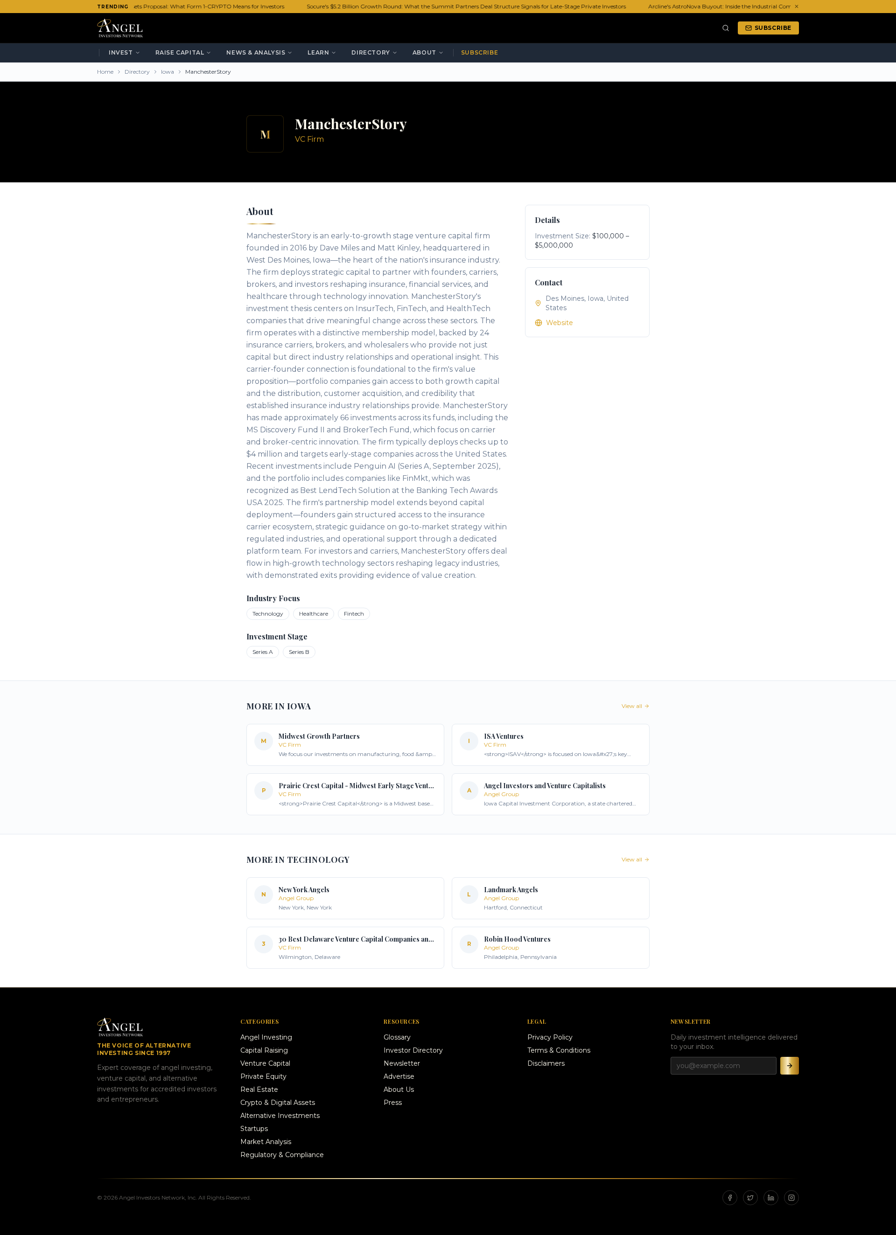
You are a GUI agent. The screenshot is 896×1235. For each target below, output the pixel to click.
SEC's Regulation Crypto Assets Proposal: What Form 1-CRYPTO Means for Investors (164, 6)
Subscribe (773, 27)
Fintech (354, 613)
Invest (121, 52)
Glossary (397, 1037)
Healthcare (313, 613)
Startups (254, 1128)
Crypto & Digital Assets (277, 1102)
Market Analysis (265, 1142)
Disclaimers (546, 1063)
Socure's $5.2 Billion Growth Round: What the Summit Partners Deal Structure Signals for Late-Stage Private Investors (459, 6)
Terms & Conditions (558, 1050)
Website (559, 323)
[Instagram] (791, 1197)
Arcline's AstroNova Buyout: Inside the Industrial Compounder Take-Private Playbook (756, 6)
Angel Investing (266, 1037)
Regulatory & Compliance (282, 1155)
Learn (318, 52)
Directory (370, 52)
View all (632, 705)
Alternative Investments (280, 1115)
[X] (750, 1197)
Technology (267, 613)
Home (105, 71)
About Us (399, 1089)
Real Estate (259, 1089)
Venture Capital (265, 1063)
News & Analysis (255, 52)
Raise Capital (179, 52)
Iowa (167, 71)
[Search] (725, 28)
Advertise (399, 1076)
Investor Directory (413, 1050)
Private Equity (263, 1076)
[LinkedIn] (770, 1197)
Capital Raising (264, 1050)
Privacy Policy (550, 1037)
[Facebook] (729, 1197)
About (424, 52)
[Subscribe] (789, 1066)
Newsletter (402, 1063)
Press (393, 1102)
